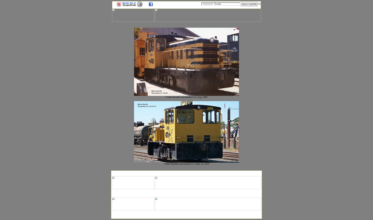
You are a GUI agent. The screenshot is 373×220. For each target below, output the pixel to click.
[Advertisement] (186, 172)
